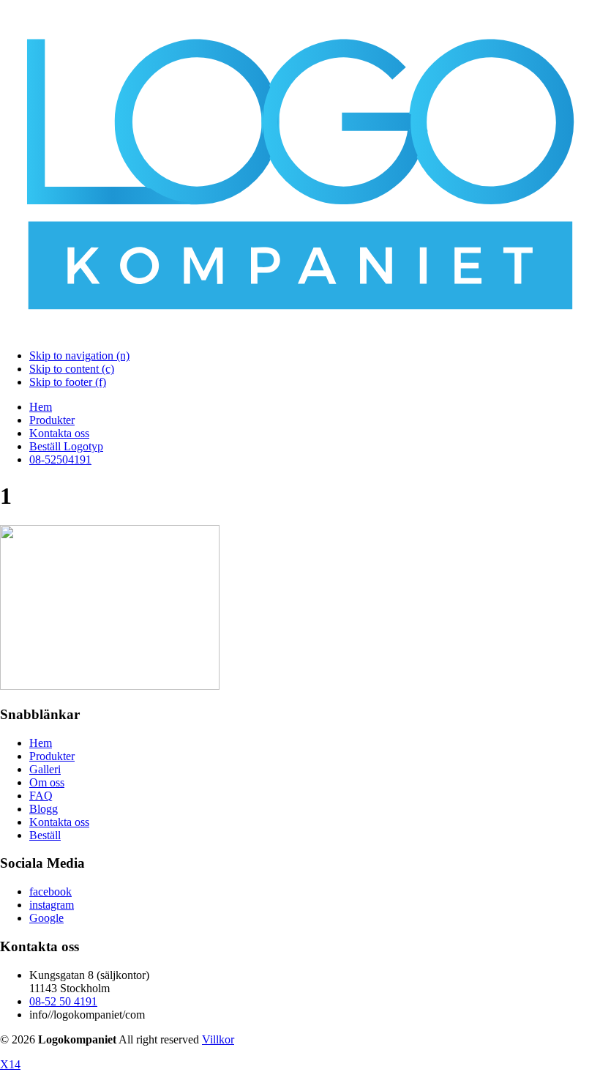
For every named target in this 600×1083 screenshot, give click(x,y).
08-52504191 (60, 459)
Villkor (218, 1039)
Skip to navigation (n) (79, 355)
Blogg (43, 809)
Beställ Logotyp (66, 446)
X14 (10, 1064)
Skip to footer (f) (67, 382)
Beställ (45, 835)
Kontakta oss (59, 433)
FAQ (41, 795)
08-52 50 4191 (63, 1001)
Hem (40, 407)
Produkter (52, 420)
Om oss (46, 782)
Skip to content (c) (71, 368)
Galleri (45, 769)
